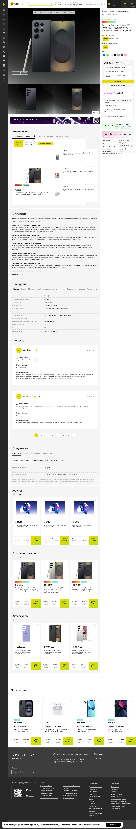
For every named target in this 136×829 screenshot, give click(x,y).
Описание (49, 12)
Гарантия (47, 453)
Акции (91, 799)
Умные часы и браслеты (71, 786)
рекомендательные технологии (44, 824)
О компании (115, 787)
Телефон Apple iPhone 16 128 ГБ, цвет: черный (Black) (25, 730)
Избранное (93, 806)
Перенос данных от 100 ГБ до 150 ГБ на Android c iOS (26, 526)
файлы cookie (23, 824)
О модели (57, 12)
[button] (96, 289)
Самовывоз (36, 453)
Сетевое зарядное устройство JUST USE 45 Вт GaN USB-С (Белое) (79, 190)
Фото (35, 12)
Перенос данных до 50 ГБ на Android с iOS (82, 526)
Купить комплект (45, 143)
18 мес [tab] (118, 101)
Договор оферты (116, 794)
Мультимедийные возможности (42, 289)
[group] (54, 46)
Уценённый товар (69, 798)
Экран (23, 289)
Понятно (113, 824)
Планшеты (66, 788)
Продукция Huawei (46, 793)
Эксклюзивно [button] (18, 185)
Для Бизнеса (93, 792)
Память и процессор (76, 289)
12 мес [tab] (112, 101)
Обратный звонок (92, 4)
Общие (15, 289)
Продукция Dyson (46, 795)
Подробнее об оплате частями (117, 116)
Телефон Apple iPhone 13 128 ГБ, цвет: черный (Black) (119, 730)
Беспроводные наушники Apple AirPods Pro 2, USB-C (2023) (56, 730)
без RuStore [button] (26, 185)
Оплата (26, 453)
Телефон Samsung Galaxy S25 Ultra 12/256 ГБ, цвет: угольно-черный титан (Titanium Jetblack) (32, 193)
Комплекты (42, 12)
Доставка (16, 453)
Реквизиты (114, 789)
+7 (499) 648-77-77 (62, 5)
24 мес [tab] (123, 101)
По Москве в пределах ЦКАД (40, 460)
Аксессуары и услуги (70, 795)
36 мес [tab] (129, 101)
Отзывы (64, 12)
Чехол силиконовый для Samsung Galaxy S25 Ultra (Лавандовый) (23, 652)
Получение (71, 12)
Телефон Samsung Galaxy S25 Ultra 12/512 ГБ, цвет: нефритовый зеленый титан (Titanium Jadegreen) (54, 590)
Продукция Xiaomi (46, 791)
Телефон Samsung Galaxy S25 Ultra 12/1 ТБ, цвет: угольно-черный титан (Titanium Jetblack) (83, 589)
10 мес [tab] (107, 101)
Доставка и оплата (95, 787)
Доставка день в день (58, 460)
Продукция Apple (46, 786)
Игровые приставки (70, 793)
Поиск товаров (34, 4)
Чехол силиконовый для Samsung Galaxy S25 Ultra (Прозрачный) (78, 172)
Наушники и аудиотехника (49, 798)
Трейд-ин (92, 804)
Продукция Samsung (47, 788)
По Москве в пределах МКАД (21, 460)
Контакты (114, 792)
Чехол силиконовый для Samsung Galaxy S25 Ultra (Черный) (52, 652)
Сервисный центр (95, 796)
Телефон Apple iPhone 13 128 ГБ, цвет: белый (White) (88, 730)
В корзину (117, 81)
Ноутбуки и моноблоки (70, 791)
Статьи (91, 801)
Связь (62, 289)
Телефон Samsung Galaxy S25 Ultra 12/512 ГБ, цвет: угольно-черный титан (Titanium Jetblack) (26, 589)
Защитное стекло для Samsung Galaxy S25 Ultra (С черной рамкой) (78, 154)
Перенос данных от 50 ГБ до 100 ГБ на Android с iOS (55, 526)
